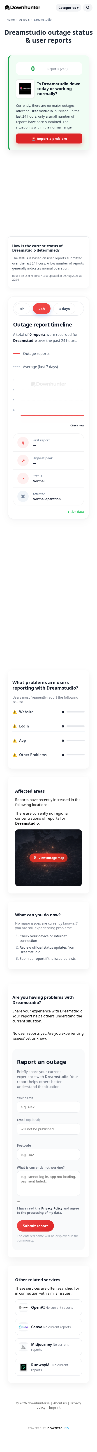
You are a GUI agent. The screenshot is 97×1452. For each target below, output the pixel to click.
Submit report (35, 1225)
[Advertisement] (48, 190)
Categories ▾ (68, 7)
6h (22, 308)
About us (60, 1403)
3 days (64, 308)
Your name (25, 1098)
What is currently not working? (41, 1167)
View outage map (51, 858)
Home (11, 19)
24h (42, 308)
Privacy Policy (51, 1208)
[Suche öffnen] (87, 8)
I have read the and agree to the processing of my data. (48, 1210)
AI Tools (24, 19)
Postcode (24, 1145)
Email (28, 1120)
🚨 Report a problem (49, 138)
